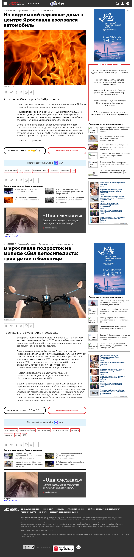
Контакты (43, 512)
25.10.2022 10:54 (10, 11)
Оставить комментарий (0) (67, 151)
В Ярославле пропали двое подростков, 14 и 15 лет (26, 190)
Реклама (60, 509)
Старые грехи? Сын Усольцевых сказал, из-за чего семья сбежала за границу (114, 164)
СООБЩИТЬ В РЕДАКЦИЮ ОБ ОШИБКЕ (64, 512)
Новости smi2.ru (12, 236)
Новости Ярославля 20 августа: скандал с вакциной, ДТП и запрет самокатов (29, 464)
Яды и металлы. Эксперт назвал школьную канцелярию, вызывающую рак (112, 138)
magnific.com (9, 320)
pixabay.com (9, 86)
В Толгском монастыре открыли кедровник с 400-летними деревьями (109, 113)
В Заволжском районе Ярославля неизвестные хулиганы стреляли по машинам (70, 200)
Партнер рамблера (43, 547)
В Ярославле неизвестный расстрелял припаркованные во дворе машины (69, 191)
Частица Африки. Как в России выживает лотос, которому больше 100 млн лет (114, 320)
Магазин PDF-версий (75, 509)
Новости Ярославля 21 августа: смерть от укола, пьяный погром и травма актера (109, 82)
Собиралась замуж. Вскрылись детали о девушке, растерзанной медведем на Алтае (113, 346)
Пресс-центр (48, 509)
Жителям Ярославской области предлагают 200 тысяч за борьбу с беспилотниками (109, 92)
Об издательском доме (30, 509)
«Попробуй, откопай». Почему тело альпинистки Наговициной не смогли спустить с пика (114, 303)
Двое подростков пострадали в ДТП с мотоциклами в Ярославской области (69, 456)
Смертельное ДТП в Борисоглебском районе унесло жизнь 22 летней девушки (28, 456)
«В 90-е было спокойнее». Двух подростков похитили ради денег (113, 172)
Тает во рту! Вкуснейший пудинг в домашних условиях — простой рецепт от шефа (114, 147)
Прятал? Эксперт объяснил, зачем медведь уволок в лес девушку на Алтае (114, 311)
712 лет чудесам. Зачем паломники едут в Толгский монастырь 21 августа (109, 71)
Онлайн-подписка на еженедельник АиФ (103, 509)
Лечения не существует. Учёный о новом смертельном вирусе (113, 327)
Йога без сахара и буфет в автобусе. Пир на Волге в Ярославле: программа (109, 103)
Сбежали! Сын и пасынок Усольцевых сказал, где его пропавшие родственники (115, 155)
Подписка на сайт (28, 512)
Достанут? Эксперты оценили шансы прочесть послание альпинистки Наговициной (115, 337)
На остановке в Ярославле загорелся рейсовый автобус (27, 199)
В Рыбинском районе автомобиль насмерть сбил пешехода (70, 463)
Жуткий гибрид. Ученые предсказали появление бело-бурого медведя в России (115, 130)
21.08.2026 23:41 (10, 244)
